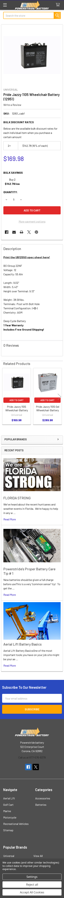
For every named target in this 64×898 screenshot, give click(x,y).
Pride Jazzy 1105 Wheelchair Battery (16, 408)
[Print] (21, 232)
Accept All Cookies (32, 892)
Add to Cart (16, 400)
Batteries (40, 804)
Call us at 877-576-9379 (32, 757)
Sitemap (8, 830)
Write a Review (12, 104)
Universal (8, 855)
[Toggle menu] (5, 5)
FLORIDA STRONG (17, 498)
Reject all (32, 884)
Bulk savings (13, 172)
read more (9, 519)
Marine (7, 811)
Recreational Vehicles (16, 823)
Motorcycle (9, 817)
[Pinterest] (36, 232)
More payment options (32, 221)
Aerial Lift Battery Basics (22, 644)
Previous (4, 396)
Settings (32, 877)
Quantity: (10, 192)
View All (38, 855)
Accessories (42, 798)
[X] (29, 232)
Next (59, 396)
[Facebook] (6, 232)
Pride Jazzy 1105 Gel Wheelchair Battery (47, 408)
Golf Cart (8, 804)
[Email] (14, 232)
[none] (32, 55)
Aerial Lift (9, 798)
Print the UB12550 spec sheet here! (26, 257)
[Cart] (58, 5)
